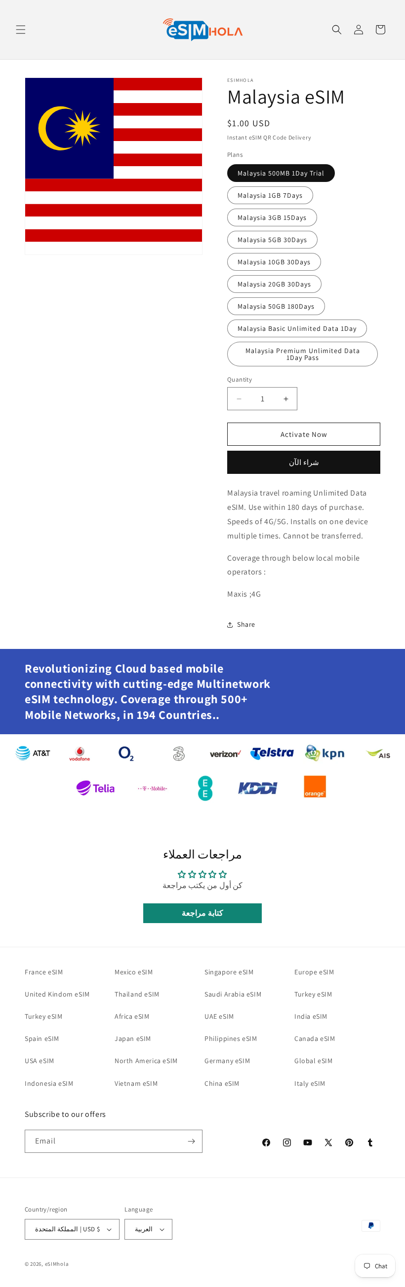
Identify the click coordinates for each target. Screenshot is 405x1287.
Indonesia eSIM (49, 1083)
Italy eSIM (309, 1083)
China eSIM (222, 1083)
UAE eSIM (219, 1016)
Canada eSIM (314, 1038)
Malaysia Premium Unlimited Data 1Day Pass (302, 354)
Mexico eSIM (134, 971)
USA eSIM (39, 1060)
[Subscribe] (191, 1141)
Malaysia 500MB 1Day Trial (281, 173)
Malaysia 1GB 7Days (270, 195)
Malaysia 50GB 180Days (276, 306)
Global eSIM (313, 1060)
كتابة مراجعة (202, 913)
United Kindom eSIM (57, 994)
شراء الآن (304, 462)
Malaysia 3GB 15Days (272, 217)
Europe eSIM (314, 971)
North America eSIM (146, 1060)
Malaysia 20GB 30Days (274, 284)
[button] (21, 29)
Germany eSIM (227, 1060)
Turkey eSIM (44, 1016)
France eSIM (44, 971)
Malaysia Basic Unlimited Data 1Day (297, 328)
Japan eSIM (133, 1038)
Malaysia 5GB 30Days (272, 239)
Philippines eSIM (230, 1038)
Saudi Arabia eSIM (232, 994)
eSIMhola (57, 1263)
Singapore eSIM (228, 971)
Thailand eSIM (137, 994)
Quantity (239, 379)
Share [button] (246, 624)
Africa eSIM (132, 1016)
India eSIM (310, 1016)
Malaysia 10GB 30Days (274, 261)
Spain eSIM (42, 1038)
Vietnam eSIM (136, 1083)
